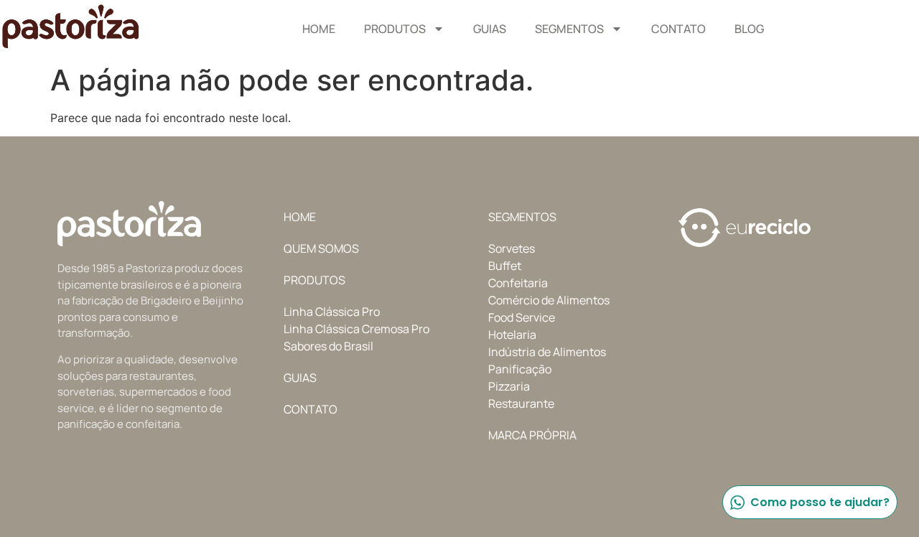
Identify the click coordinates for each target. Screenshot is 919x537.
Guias (489, 29)
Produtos (395, 29)
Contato (678, 29)
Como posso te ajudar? (820, 502)
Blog (749, 29)
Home (318, 29)
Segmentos (569, 29)
